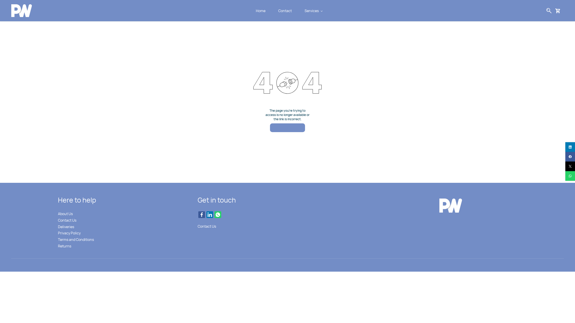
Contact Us (67, 220)
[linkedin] (570, 147)
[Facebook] (201, 214)
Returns (64, 246)
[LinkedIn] (209, 214)
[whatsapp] (570, 176)
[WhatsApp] (218, 214)
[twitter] (570, 166)
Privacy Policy (69, 233)
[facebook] (570, 157)
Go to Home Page (287, 127)
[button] (559, 10)
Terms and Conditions (76, 239)
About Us (65, 213)
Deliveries (66, 226)
